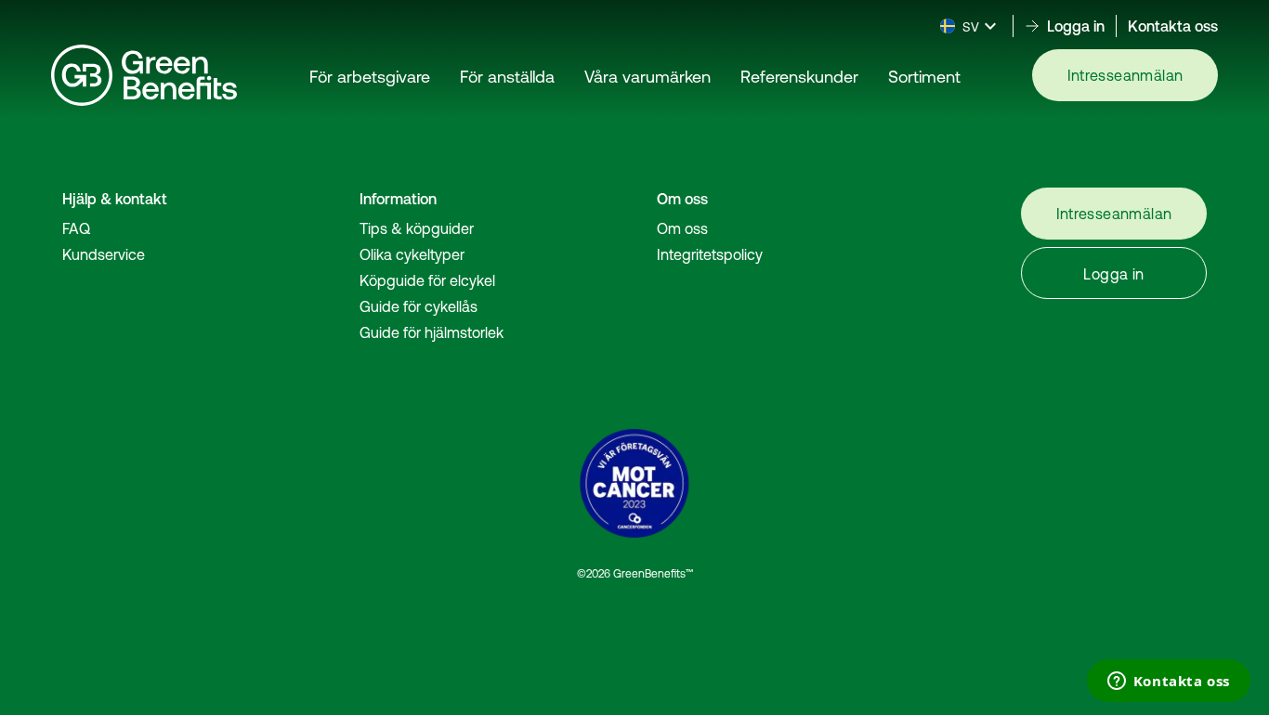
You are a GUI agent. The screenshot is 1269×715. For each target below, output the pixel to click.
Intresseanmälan (1125, 75)
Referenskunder (799, 76)
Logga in (1113, 274)
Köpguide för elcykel (427, 280)
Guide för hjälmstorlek (432, 332)
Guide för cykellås (419, 306)
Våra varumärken (647, 76)
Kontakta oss (1173, 26)
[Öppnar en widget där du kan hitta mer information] (1168, 682)
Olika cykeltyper (412, 254)
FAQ (76, 228)
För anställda (507, 76)
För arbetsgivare (369, 76)
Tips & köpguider (417, 228)
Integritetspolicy (710, 254)
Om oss (682, 228)
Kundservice (103, 254)
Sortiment (924, 76)
